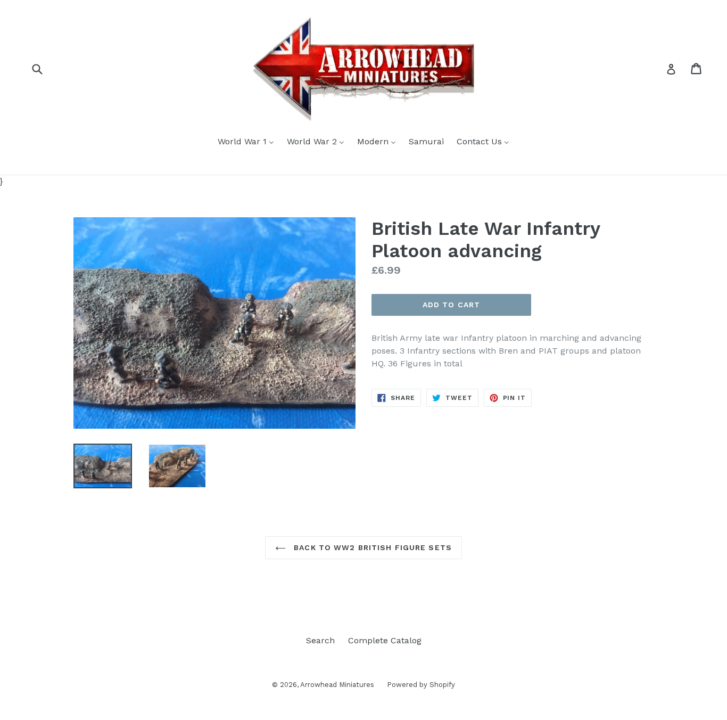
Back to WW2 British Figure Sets (371, 547)
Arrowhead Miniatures (338, 685)
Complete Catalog (385, 640)
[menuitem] (245, 142)
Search (320, 640)
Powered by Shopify (421, 685)
